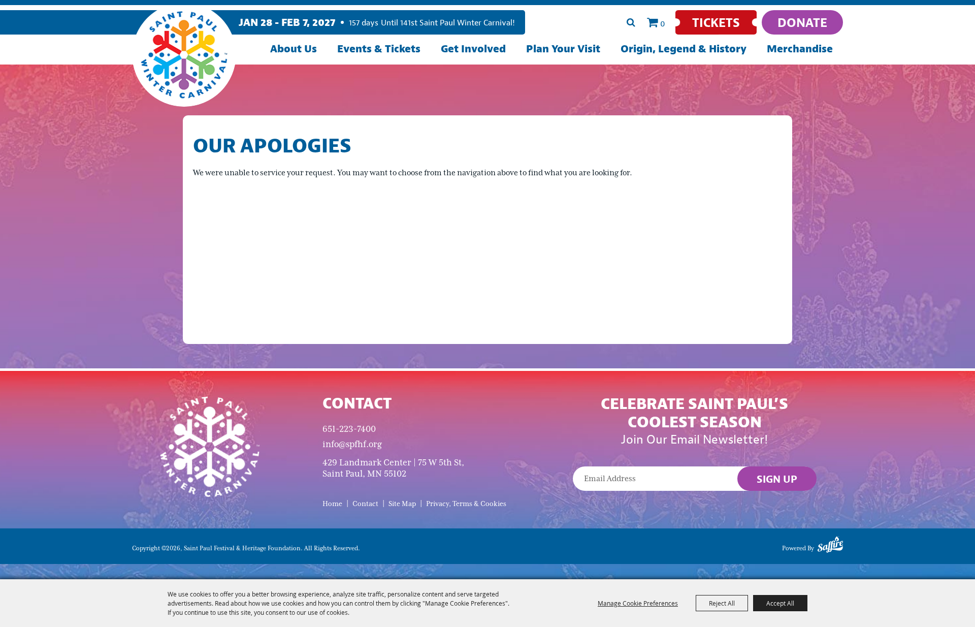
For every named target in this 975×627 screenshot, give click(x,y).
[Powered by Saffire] (830, 546)
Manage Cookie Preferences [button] (638, 603)
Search (630, 22)
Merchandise (800, 48)
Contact (365, 503)
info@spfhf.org (352, 444)
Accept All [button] (780, 603)
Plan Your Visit (563, 48)
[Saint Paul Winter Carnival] (209, 446)
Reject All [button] (722, 603)
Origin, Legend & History (683, 48)
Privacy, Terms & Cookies (466, 503)
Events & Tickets (378, 48)
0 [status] (662, 23)
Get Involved (473, 48)
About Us (293, 48)
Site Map (402, 503)
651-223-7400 (349, 428)
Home (332, 503)
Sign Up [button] (777, 479)
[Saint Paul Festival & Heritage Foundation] (184, 55)
